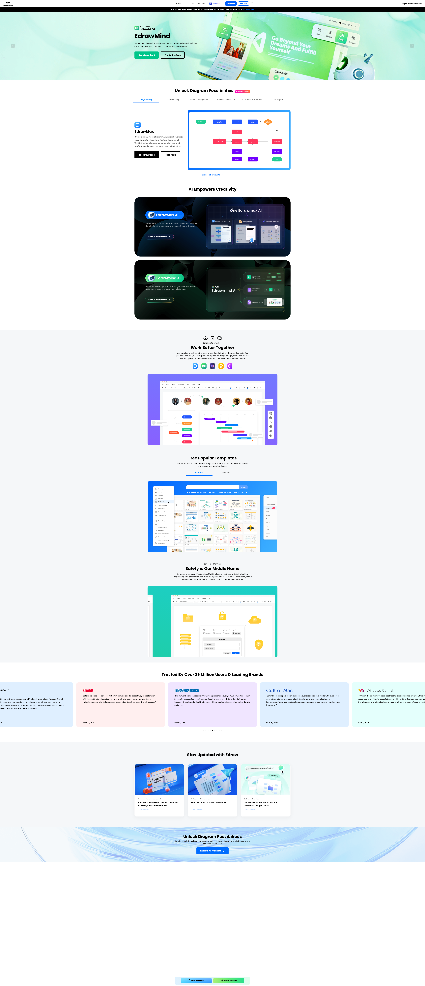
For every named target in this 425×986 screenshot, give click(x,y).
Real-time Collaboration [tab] (252, 99)
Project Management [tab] (199, 99)
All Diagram (279, 99)
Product (179, 3)
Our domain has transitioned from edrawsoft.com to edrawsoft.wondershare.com (212, 9)
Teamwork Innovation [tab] (225, 99)
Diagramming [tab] (146, 99)
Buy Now (243, 3)
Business (201, 3)
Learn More (146, 58)
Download (231, 3)
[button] (13, 46)
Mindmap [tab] (226, 472)
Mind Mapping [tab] (173, 99)
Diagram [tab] (199, 472)
